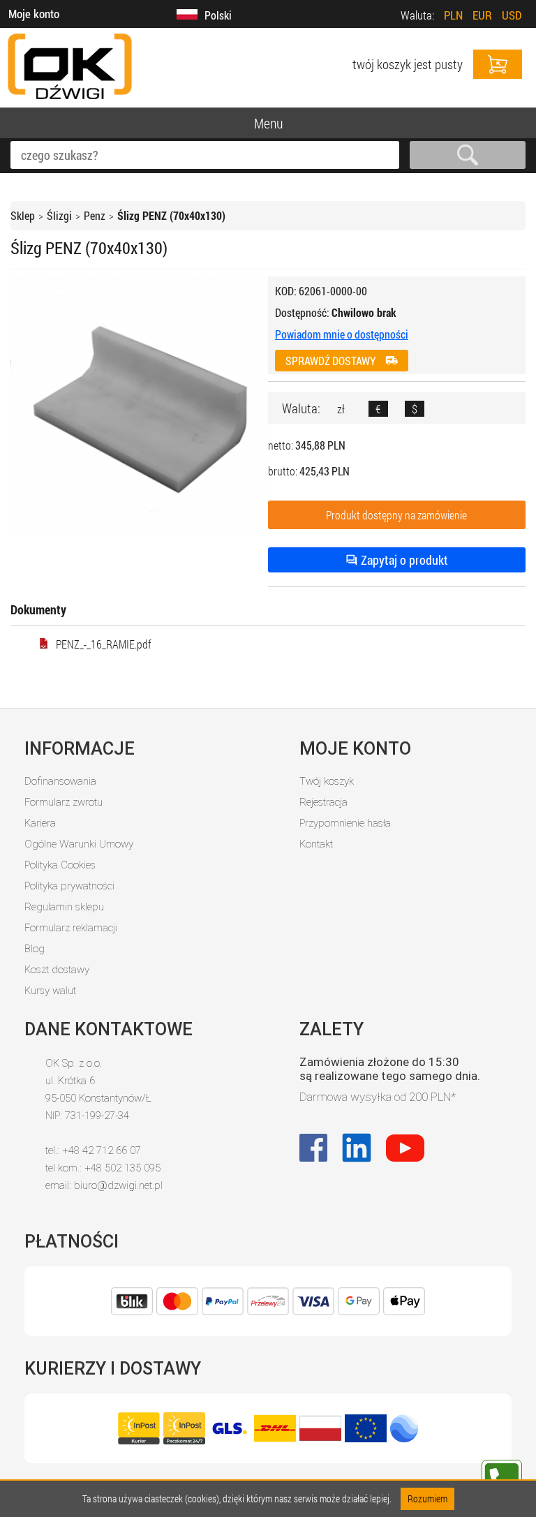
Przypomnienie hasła (345, 823)
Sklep (22, 215)
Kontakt (316, 844)
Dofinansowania (60, 781)
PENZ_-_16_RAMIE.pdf (103, 644)
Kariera (40, 823)
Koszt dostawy (56, 969)
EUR (482, 15)
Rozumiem (427, 1498)
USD (512, 15)
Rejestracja (323, 802)
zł (341, 409)
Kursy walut (50, 990)
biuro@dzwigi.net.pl (118, 1185)
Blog (34, 948)
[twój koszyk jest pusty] (497, 64)
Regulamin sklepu (64, 907)
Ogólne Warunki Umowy (78, 844)
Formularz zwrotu (63, 802)
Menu (268, 123)
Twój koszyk (326, 781)
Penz (94, 215)
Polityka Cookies (60, 865)
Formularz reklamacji (70, 928)
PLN (453, 15)
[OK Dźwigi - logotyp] (70, 100)
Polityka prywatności (69, 886)
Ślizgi (59, 215)
